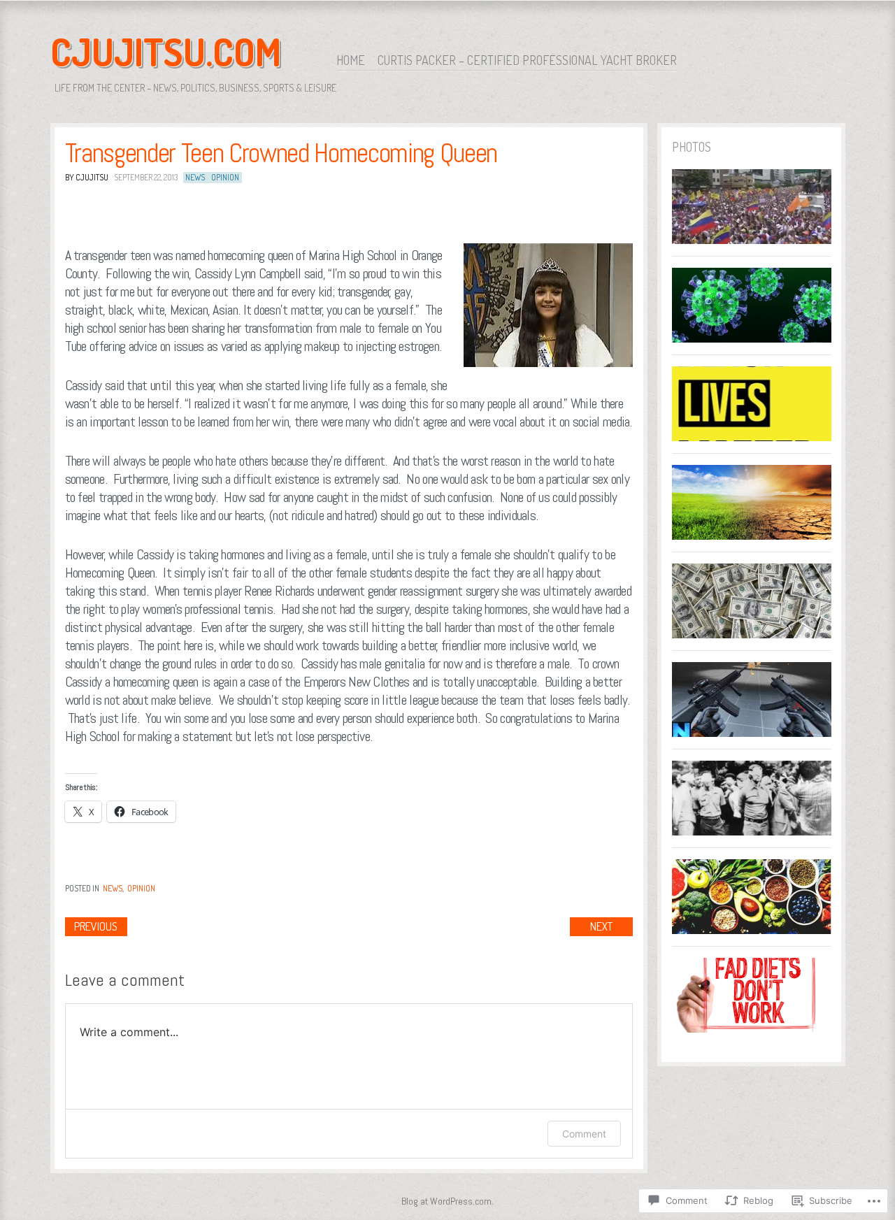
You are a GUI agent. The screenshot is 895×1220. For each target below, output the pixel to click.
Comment (584, 1134)
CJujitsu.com (165, 52)
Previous (95, 926)
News (112, 888)
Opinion (225, 177)
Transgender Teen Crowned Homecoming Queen (281, 153)
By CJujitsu (86, 177)
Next (601, 926)
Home (350, 60)
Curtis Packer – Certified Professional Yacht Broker (527, 60)
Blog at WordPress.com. (447, 1201)
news (195, 177)
